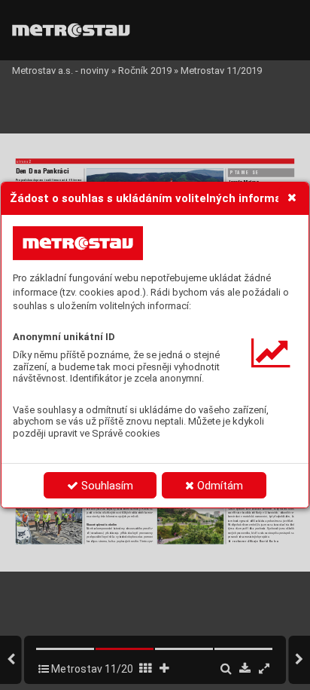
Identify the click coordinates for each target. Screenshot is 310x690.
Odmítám (218, 485)
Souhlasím (105, 485)
